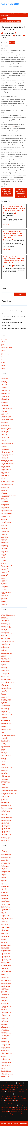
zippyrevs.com (4, 414)
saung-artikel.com (5, 674)
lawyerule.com (4, 519)
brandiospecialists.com (6, 435)
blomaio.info (3, 554)
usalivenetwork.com (5, 636)
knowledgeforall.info (5, 466)
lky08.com (3, 478)
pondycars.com (4, 1021)
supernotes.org (4, 752)
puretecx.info (4, 536)
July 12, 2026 (8, 265)
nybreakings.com (5, 1035)
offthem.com (4, 384)
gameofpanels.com (5, 452)
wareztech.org (4, 650)
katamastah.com (4, 756)
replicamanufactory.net (6, 945)
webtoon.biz (3, 694)
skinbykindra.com (5, 1058)
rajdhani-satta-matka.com (7, 460)
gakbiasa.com (4, 596)
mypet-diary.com (4, 492)
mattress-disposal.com (6, 734)
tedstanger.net (4, 985)
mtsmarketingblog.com (6, 522)
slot (6, 45)
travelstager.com (4, 499)
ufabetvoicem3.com (5, 960)
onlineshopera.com (5, 881)
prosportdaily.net (4, 1001)
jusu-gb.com (4, 617)
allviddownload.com (5, 404)
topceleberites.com (5, 951)
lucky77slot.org (4, 726)
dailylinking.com (4, 887)
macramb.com (4, 490)
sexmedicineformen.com (6, 797)
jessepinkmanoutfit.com (6, 653)
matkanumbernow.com (6, 416)
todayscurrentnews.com (6, 813)
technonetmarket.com (6, 983)
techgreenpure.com (5, 907)
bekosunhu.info (4, 551)
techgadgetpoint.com (5, 720)
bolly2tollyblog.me (5, 586)
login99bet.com (4, 853)
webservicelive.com (5, 1076)
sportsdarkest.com (5, 693)
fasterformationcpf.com (6, 658)
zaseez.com (3, 865)
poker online (20, 1114)
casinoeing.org (4, 574)
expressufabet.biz (5, 394)
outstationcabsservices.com (7, 1036)
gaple (2, 348)
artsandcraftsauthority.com (7, 1074)
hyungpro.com (4, 697)
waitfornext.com (4, 991)
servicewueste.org (5, 413)
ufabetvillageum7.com (6, 959)
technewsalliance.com (6, 982)
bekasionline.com (5, 388)
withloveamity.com (5, 894)
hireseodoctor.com (5, 938)
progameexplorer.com (6, 1062)
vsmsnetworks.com (5, 382)
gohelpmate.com (5, 458)
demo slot (3, 341)
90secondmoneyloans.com (7, 918)
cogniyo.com (4, 775)
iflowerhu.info (4, 598)
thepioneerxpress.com (6, 398)
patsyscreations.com (5, 871)
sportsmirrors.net (5, 709)
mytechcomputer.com (6, 1071)
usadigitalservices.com (6, 469)
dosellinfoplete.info (5, 555)
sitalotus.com (4, 750)
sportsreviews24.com (6, 723)
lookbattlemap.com (5, 661)
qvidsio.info (3, 560)
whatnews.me (4, 995)
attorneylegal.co (4, 717)
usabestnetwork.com (5, 652)
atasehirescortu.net (5, 712)
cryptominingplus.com (6, 679)
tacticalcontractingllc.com (6, 808)
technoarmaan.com (5, 1050)
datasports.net (4, 711)
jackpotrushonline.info (6, 638)
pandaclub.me (4, 587)
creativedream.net (5, 472)
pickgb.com (3, 743)
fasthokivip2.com (5, 676)
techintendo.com (4, 906)
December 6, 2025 (9, 213)
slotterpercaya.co (5, 800)
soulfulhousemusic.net (6, 805)
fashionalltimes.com (5, 1047)
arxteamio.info (4, 764)
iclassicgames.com (5, 673)
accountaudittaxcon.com (6, 767)
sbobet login (5, 1111)
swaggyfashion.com (5, 505)
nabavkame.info (4, 595)
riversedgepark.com (5, 863)
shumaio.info (4, 561)
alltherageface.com (5, 1059)
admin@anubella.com (6, 35)
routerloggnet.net (5, 422)
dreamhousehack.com (6, 1042)
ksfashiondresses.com (6, 746)
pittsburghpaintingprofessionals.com (9, 790)
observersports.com (5, 677)
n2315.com (3, 473)
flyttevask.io (3, 589)
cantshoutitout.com (5, 393)
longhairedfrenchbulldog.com (7, 682)
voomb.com (3, 718)
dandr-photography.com (6, 513)
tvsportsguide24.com (5, 721)
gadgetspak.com (4, 935)
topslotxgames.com (5, 420)
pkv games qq (20, 1100)
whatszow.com (4, 903)
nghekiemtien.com (5, 524)
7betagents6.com (5, 930)
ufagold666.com (4, 1014)
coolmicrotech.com (5, 1041)
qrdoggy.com (4, 738)
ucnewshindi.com (5, 640)
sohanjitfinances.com (5, 803)
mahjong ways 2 (5, 1096)
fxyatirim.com (4, 897)
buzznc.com (3, 1055)
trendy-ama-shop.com (6, 1006)
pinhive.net (3, 581)
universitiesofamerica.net (6, 408)
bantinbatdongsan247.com (7, 627)
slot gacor (10, 1089)
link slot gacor (4, 339)
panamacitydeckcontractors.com (8, 495)
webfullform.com (4, 402)
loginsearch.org (4, 568)
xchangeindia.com (5, 1039)
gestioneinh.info (4, 1000)
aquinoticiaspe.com (5, 680)
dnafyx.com (3, 889)
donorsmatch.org (5, 571)
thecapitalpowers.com (6, 810)
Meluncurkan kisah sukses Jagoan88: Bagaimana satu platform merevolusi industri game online (12, 234)
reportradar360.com (5, 504)
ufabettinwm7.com (5, 823)
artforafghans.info (5, 531)
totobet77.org (4, 816)
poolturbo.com (4, 528)
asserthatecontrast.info (6, 546)
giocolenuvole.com (5, 891)
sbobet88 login (14, 1109)
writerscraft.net (4, 461)
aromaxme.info (4, 545)
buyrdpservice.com (5, 662)
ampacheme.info (5, 542)
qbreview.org (4, 411)
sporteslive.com (4, 702)
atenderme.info (4, 548)
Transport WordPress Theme (9, 1123)
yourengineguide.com (6, 1033)
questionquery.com (5, 508)
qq (14, 126)
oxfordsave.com (4, 671)
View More (6, 224)
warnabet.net (4, 583)
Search (4, 288)
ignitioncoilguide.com (5, 1070)
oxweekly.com (4, 493)
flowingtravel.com (5, 432)
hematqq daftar (9, 1100)
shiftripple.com (4, 799)
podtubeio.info (4, 557)
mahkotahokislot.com (6, 729)
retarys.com (3, 656)
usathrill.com (4, 1029)
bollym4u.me (4, 584)
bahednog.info (4, 629)
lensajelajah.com (5, 875)
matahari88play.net (5, 687)
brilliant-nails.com (5, 511)
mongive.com (4, 442)
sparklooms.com (4, 807)
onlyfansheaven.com (5, 476)
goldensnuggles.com (5, 659)
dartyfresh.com (4, 883)
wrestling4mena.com (5, 464)
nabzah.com (4, 440)
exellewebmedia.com (5, 644)
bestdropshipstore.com (6, 909)
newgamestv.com (5, 706)
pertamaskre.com (5, 632)
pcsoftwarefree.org (5, 886)
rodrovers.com (4, 921)
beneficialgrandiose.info (6, 552)
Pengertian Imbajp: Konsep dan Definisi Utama (13, 308)
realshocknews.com (5, 741)
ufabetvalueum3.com (5, 956)
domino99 (3, 365)
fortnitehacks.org (5, 566)
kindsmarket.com (5, 487)
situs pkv (13, 1083)
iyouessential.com (5, 892)
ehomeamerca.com (5, 904)
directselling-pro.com (5, 1065)
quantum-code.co (5, 994)
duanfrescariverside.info (6, 971)
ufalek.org (3, 732)
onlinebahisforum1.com (6, 856)
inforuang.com (4, 486)
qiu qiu (2, 351)
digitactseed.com (5, 915)
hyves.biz (3, 578)
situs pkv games (11, 1114)
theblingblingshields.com (6, 703)
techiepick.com (4, 1018)
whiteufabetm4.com (5, 966)
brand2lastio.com (5, 467)
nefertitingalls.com (5, 869)
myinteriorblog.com (5, 1015)
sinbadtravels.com (5, 647)
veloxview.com (4, 835)
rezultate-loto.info (5, 947)
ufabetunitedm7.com (5, 828)
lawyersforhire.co (5, 684)
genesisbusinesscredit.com (7, 484)
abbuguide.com (4, 898)
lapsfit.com (3, 939)
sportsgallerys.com (5, 708)
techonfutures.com (5, 1023)
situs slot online (18, 1094)
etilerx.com (3, 973)
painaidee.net (4, 691)
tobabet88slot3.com (5, 811)
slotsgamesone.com (5, 425)
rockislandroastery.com (6, 1064)
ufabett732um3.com (5, 986)
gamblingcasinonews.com (7, 407)
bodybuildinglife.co (5, 737)
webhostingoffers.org (5, 901)
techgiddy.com (4, 635)
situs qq (20, 1111)
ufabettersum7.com (5, 822)
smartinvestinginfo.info (6, 980)
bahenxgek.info (4, 630)
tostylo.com (3, 665)
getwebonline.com (5, 475)
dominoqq (3, 350)
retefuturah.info (4, 979)
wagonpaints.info (5, 989)
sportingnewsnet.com (6, 699)
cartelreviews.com (5, 910)
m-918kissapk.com (5, 593)
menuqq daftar (17, 1098)
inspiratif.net (3, 381)
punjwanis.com (4, 614)
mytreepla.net (4, 942)
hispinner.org (4, 446)
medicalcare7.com (5, 437)
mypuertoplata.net (5, 396)
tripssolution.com (5, 922)
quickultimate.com (5, 794)
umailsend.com (4, 655)
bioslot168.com (4, 1073)
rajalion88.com (4, 860)
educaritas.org (4, 874)
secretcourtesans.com (6, 854)
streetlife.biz (3, 577)
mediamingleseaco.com (6, 520)
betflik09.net (3, 877)
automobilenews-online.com (7, 1045)
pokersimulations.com (6, 944)
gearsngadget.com (5, 936)
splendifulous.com (5, 948)
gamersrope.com (5, 643)
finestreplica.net (4, 974)
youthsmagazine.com (6, 690)
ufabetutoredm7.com (5, 832)
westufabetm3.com (5, 837)
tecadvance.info (4, 537)
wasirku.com (4, 525)
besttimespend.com (5, 772)
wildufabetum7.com (5, 840)
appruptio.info (4, 604)
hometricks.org (4, 779)
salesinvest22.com (5, 1003)
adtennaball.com (4, 439)
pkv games (20, 1083)
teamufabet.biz (4, 401)
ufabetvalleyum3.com (6, 834)
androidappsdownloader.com (7, 454)
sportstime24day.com (6, 700)
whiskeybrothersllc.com (6, 838)
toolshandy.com (4, 498)
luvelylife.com (4, 489)
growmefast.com (4, 728)
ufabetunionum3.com (6, 954)
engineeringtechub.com (6, 714)
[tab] (26, 3)
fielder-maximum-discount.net (7, 481)
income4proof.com (5, 872)
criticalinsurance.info (5, 448)
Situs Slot (3, 18)
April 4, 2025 (8, 240)
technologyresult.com (6, 900)
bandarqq (3, 1114)
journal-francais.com (5, 516)
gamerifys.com (4, 379)
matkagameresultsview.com (7, 443)
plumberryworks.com (5, 791)
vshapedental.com (5, 1030)
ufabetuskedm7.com (5, 829)
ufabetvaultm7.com (5, 957)
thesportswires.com (5, 696)
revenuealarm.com (5, 1067)
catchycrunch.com (5, 866)
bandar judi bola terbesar (6, 347)
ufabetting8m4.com (5, 953)
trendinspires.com (5, 501)
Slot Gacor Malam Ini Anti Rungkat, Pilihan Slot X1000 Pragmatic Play (13, 14)
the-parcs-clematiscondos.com (8, 615)
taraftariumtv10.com (5, 507)
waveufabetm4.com (5, 962)
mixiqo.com (3, 784)
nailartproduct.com (5, 913)
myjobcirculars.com (5, 417)
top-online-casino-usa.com (7, 429)
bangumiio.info (4, 549)
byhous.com (3, 590)
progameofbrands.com (6, 410)
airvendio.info (4, 533)
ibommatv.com (4, 385)
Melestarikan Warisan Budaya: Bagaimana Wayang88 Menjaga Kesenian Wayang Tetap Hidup (14, 208)
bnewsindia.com (4, 1017)
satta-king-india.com (5, 924)
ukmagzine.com (4, 649)
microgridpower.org (5, 782)
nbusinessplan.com (5, 390)
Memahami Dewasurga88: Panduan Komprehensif (14, 328)
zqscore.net (3, 758)
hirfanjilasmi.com (5, 778)
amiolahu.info (4, 540)
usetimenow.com (5, 455)
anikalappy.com (4, 968)
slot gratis (3, 362)
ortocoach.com (4, 787)
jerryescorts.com (4, 715)
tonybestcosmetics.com (6, 1053)
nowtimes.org (4, 572)
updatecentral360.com (6, 755)
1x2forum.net (4, 851)
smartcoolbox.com (5, 802)
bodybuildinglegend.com (6, 510)
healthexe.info (4, 534)
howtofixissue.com (5, 399)
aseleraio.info (4, 759)
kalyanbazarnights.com (6, 428)
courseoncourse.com (5, 626)
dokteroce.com (4, 514)
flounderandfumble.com (6, 976)
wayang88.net (4, 963)
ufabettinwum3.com (5, 825)
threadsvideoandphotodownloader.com (10, 633)
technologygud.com (5, 740)
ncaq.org (3, 878)
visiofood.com (4, 1009)
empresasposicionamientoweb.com (9, 1051)
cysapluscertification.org (6, 565)
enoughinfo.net (4, 580)
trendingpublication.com (6, 817)
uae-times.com (4, 378)
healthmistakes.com (5, 744)
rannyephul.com (4, 502)
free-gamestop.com (5, 646)
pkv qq (2, 342)
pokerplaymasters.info (6, 624)
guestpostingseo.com (6, 621)
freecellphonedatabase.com (7, 641)
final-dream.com (4, 997)
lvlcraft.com (3, 916)
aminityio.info (4, 539)
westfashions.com (5, 496)
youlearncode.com (5, 895)
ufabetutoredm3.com (5, 831)
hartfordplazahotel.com (6, 592)
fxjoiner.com (3, 1056)
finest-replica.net (4, 998)
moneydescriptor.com (6, 688)
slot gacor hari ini (5, 354)
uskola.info (3, 988)
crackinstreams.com (5, 933)
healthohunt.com (5, 977)
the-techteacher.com (5, 1044)
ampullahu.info (4, 543)
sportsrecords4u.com (6, 950)
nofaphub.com (4, 868)
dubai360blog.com (5, 725)
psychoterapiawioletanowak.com (8, 793)
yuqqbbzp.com (4, 928)
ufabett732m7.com (5, 1007)
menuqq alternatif (5, 1083)
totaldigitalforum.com (5, 1048)
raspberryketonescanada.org (7, 1026)
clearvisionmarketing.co (6, 992)
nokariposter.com (5, 449)
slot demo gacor (4, 364)
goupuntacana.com (5, 862)
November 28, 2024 (8, 33)
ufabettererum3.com (5, 819)
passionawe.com (5, 788)
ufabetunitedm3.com (5, 826)
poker (2, 353)
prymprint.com (4, 769)
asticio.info (3, 761)
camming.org (4, 859)
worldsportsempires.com (6, 753)
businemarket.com (5, 685)
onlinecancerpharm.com (6, 731)
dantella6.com (4, 423)
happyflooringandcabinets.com (8, 735)
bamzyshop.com (4, 1020)
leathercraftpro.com (5, 781)
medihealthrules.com (5, 1027)
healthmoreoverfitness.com (7, 419)
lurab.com (3, 1068)
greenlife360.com (5, 391)
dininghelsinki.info (5, 969)
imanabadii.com (4, 601)
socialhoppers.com (5, 470)
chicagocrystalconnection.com (8, 599)
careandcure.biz (4, 773)
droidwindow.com (5, 1010)
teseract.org (3, 1004)
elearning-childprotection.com (7, 463)
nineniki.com (4, 434)
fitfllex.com (3, 483)
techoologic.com (4, 1024)
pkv (2, 356)
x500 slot (18, 1091)
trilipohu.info (3, 602)
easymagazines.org (5, 776)
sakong (2, 344)
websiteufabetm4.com (6, 965)
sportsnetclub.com (5, 668)
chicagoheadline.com (6, 857)
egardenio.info (4, 762)
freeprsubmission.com (6, 1012)
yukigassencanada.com (6, 925)
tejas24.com (3, 527)
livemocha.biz (4, 575)
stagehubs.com (4, 850)
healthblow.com (4, 457)
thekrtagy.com (4, 1038)
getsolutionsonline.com (6, 445)
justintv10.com (4, 517)
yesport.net (3, 664)
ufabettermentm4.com (6, 820)
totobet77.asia (4, 814)
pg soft (7, 1087)
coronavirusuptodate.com (6, 932)
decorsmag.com (4, 405)
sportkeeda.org (4, 770)
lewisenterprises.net (5, 884)
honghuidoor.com (5, 431)
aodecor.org (3, 569)
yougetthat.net (4, 667)
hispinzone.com (4, 426)
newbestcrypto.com (5, 670)
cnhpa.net (3, 749)
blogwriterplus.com (5, 620)
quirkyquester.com (5, 796)
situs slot (19, 1096)
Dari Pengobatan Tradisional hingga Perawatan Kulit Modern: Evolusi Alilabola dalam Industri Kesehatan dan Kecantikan (14, 259)
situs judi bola (23, 1109)
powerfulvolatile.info (5, 558)
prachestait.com (4, 530)
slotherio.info (4, 563)
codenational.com (5, 1061)
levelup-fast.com (4, 941)
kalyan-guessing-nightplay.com (8, 451)
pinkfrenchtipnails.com (6, 705)
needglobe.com (4, 785)
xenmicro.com (4, 880)
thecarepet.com (4, 618)
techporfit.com (4, 387)
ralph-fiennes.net (5, 480)
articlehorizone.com (5, 927)
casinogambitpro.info (5, 623)
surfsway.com (4, 912)
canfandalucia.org (5, 1032)
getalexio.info (4, 766)
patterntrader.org (5, 747)
